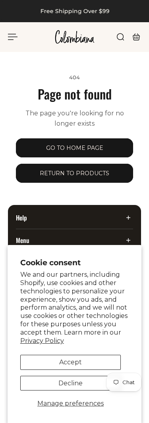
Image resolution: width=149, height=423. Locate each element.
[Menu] (13, 37)
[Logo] (75, 37)
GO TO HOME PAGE (74, 147)
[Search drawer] (120, 37)
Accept (70, 362)
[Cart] (136, 37)
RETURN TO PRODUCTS (74, 173)
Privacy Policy (42, 341)
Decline (70, 383)
